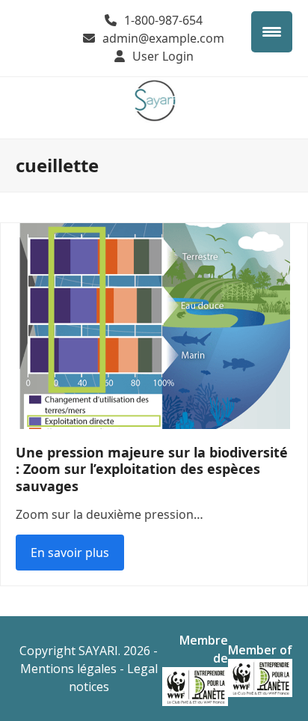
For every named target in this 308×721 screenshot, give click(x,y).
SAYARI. (99, 650)
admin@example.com (163, 38)
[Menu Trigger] (271, 31)
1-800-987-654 (163, 20)
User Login (163, 56)
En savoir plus (70, 552)
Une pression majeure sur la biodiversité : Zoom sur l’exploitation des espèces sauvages (152, 469)
